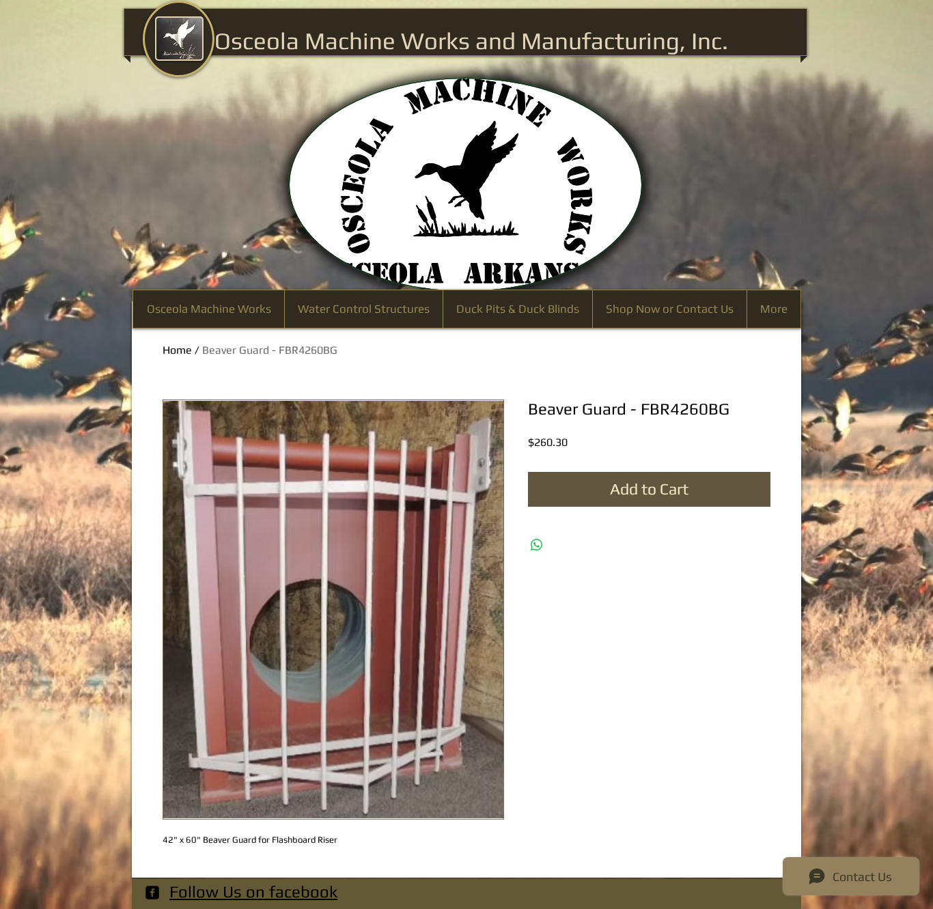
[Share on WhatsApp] (537, 545)
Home (177, 350)
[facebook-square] (152, 892)
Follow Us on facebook (253, 891)
